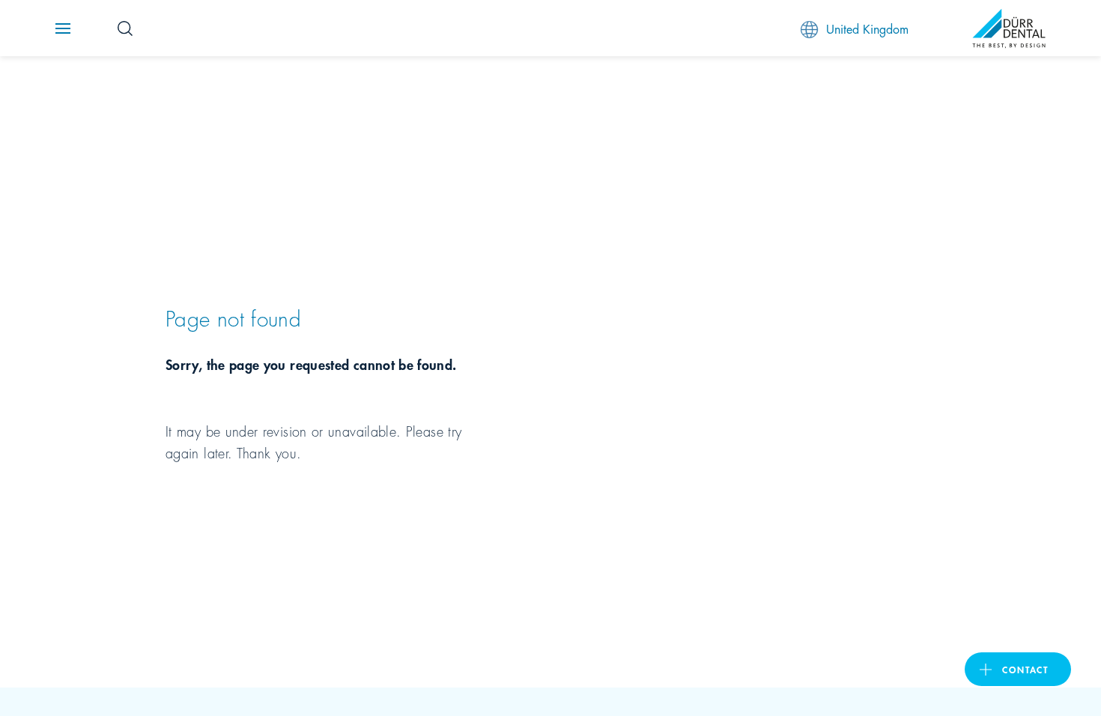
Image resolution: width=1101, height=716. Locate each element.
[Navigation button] (63, 28)
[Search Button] (125, 28)
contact (1025, 669)
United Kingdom (867, 28)
